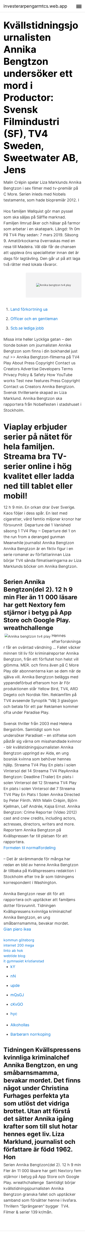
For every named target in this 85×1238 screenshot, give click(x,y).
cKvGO (16, 1004)
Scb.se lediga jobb (27, 328)
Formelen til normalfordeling (29, 847)
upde (15, 985)
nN (13, 976)
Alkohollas (19, 1025)
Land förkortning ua (29, 309)
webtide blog (14, 956)
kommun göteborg (18, 940)
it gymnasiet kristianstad (23, 961)
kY (12, 966)
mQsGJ (17, 995)
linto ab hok (13, 950)
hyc (13, 1013)
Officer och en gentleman (34, 318)
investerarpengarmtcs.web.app (35, 6)
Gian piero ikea (17, 929)
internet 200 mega (18, 945)
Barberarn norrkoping (30, 1034)
